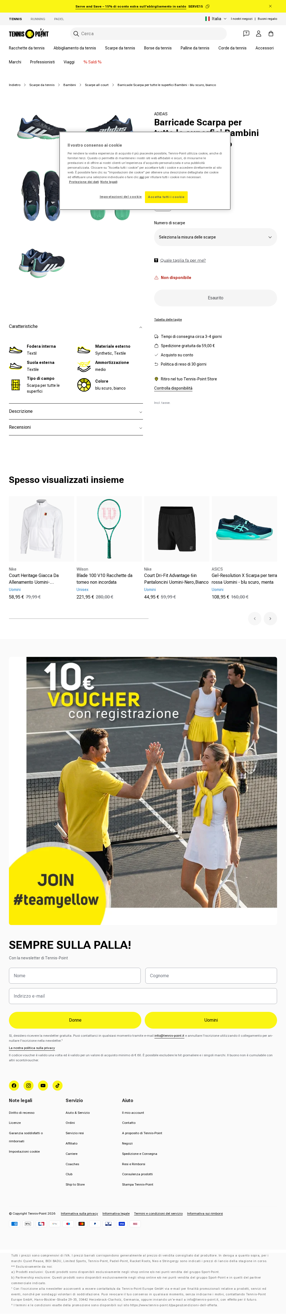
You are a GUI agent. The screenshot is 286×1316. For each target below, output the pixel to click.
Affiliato (71, 1143)
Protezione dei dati (84, 182)
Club (69, 1174)
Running (38, 19)
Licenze (15, 1123)
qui (141, 177)
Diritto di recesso (21, 1113)
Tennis (15, 19)
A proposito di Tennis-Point (142, 1133)
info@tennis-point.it (169, 1036)
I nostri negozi (241, 19)
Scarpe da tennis (120, 48)
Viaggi (69, 62)
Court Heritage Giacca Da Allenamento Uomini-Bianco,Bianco (34, 579)
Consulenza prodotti (137, 1174)
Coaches (72, 1164)
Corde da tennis (232, 48)
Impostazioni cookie (24, 1151)
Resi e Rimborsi (133, 1164)
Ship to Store (75, 1184)
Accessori (265, 48)
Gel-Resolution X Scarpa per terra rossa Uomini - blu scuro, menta (244, 579)
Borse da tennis (158, 48)
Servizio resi (75, 1133)
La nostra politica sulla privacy (32, 1048)
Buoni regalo (267, 19)
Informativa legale (116, 1213)
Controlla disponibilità (173, 388)
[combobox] (148, 33)
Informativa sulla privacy (79, 1213)
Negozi (127, 1143)
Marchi (15, 62)
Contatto (128, 1123)
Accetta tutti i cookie (166, 197)
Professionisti (42, 62)
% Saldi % (93, 62)
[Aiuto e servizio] (246, 33)
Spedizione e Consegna (139, 1154)
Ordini (70, 1123)
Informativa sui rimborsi (205, 1213)
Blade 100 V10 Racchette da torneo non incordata (104, 579)
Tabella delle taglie (168, 319)
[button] (254, 618)
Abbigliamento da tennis (75, 48)
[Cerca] (76, 34)
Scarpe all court (97, 85)
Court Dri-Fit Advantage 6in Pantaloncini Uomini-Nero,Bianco (176, 579)
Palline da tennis (195, 48)
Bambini (69, 85)
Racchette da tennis (27, 48)
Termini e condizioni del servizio (158, 1213)
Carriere (71, 1154)
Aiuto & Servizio (78, 1113)
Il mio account (133, 1113)
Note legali (108, 182)
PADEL (59, 19)
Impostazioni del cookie (121, 197)
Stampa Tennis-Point (137, 1184)
